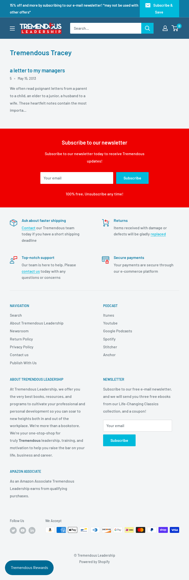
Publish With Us (23, 362)
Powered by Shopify (94, 562)
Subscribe (132, 177)
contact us (31, 271)
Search (16, 315)
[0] (175, 28)
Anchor (109, 354)
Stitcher (110, 346)
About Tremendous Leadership (36, 323)
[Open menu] (12, 28)
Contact (28, 227)
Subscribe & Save (163, 8)
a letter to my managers (37, 70)
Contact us (19, 354)
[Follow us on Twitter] (13, 530)
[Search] (147, 28)
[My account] (165, 28)
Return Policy (21, 339)
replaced (158, 233)
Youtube (110, 323)
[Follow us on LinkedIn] (32, 530)
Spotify (109, 339)
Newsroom (19, 330)
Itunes (108, 315)
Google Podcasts (117, 330)
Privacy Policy (21, 346)
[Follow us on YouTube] (22, 530)
